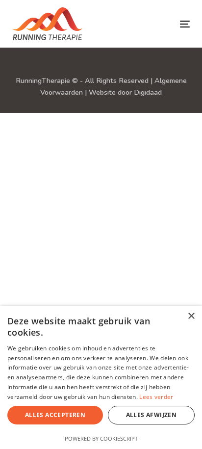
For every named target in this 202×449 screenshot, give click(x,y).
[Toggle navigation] (143, 23)
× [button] (191, 316)
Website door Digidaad (125, 92)
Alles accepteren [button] (55, 415)
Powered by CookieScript (101, 438)
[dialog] (101, 377)
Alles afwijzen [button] (151, 415)
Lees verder (156, 397)
